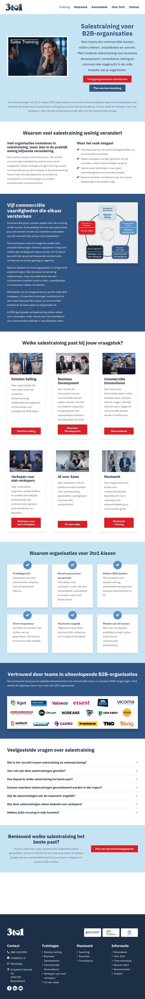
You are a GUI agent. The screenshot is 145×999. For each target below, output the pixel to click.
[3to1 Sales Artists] (15, 932)
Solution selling (53, 952)
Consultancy (86, 960)
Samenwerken (122, 969)
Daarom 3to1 (121, 965)
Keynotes (84, 956)
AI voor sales (51, 982)
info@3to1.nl (18, 958)
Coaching (84, 952)
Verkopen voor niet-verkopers (55, 976)
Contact (134, 7)
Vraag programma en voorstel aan (107, 79)
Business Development (51, 958)
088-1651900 (19, 952)
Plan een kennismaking (107, 88)
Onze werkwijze (123, 960)
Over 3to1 (118, 7)
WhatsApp (16, 963)
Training (64, 7)
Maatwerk (80, 7)
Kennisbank (99, 7)
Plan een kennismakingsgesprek (114, 848)
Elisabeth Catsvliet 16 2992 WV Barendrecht (21, 975)
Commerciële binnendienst (51, 967)
